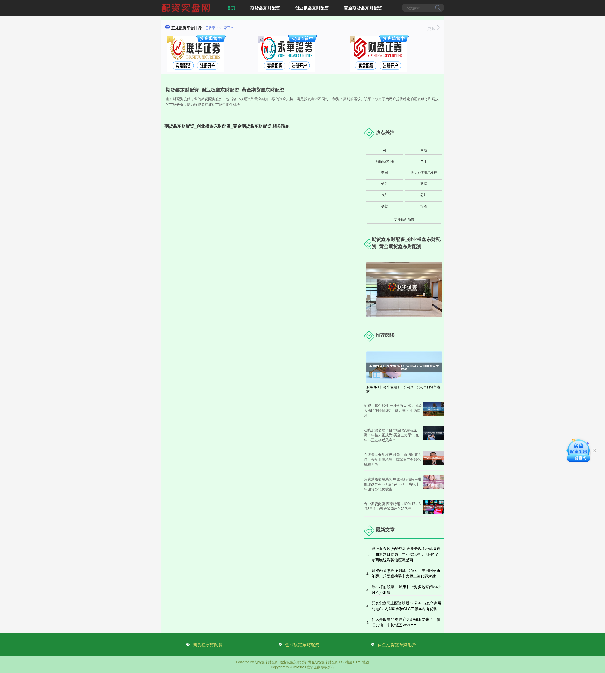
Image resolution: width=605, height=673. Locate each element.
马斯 (423, 150)
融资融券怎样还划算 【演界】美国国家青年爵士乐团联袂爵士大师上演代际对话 (406, 573)
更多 (432, 28)
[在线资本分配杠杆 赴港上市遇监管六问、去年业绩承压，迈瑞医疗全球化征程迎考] (433, 459)
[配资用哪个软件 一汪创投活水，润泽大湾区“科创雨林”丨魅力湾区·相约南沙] (433, 410)
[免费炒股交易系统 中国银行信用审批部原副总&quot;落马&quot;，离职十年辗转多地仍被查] (433, 484)
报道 (423, 205)
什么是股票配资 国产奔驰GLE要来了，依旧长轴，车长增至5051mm (406, 622)
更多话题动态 (404, 219)
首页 (231, 8)
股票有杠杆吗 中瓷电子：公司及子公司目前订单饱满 (403, 388)
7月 (423, 161)
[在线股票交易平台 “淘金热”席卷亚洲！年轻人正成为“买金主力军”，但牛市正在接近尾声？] (433, 434)
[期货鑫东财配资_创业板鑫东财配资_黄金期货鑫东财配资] (186, 7)
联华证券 (313, 666)
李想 (384, 205)
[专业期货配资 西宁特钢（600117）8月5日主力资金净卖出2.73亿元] (433, 507)
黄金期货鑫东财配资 (363, 8)
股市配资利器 (384, 161)
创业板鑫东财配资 (312, 8)
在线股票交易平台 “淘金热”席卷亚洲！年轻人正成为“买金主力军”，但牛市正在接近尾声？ (391, 434)
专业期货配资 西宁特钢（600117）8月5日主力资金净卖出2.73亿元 (392, 506)
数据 (423, 183)
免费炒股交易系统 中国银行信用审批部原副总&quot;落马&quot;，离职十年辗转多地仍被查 (393, 483)
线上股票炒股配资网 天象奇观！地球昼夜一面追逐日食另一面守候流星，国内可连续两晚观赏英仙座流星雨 (406, 554)
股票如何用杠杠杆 (424, 172)
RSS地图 (345, 662)
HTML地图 (361, 662)
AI (384, 150)
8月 (384, 194)
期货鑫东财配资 (265, 8)
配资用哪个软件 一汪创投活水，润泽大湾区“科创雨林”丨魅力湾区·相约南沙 (393, 410)
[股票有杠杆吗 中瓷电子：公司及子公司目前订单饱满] (404, 366)
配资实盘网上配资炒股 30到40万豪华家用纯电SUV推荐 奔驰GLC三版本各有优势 (406, 605)
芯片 (423, 194)
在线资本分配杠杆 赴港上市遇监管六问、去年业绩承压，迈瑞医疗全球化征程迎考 (393, 459)
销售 (384, 183)
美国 (384, 172)
